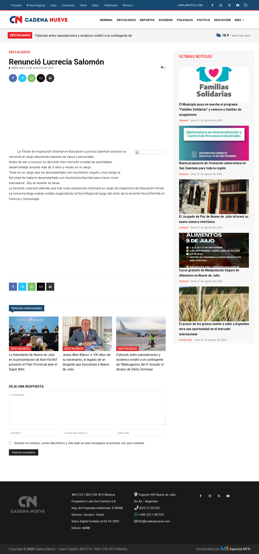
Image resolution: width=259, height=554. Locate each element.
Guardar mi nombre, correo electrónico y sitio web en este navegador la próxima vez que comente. (79, 443)
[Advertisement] (87, 116)
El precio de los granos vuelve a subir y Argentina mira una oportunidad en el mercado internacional (214, 329)
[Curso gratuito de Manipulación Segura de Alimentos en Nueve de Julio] (214, 250)
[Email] (41, 78)
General (183, 120)
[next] (173, 35)
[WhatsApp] (32, 78)
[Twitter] (229, 5)
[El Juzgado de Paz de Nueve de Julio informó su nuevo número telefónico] (214, 196)
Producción (185, 340)
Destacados (19, 52)
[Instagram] (220, 5)
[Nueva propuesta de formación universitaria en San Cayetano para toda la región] (214, 143)
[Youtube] (237, 5)
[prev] (167, 35)
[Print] (50, 78)
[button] (245, 5)
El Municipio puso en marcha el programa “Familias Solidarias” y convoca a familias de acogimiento (210, 109)
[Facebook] (212, 5)
